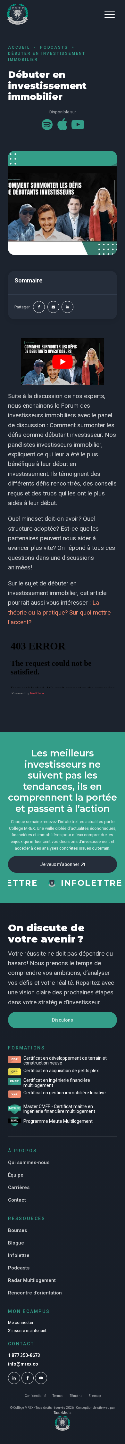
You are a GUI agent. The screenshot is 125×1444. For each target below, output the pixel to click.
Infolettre (18, 1255)
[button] (109, 14)
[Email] (53, 307)
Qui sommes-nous (28, 1162)
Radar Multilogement (32, 1280)
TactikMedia (62, 1413)
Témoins (76, 1396)
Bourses (17, 1230)
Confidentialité (35, 1396)
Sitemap (95, 1396)
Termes (58, 1396)
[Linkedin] (67, 307)
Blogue (16, 1243)
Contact (17, 1200)
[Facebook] (39, 307)
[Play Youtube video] (62, 361)
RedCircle (37, 693)
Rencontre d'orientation (35, 1293)
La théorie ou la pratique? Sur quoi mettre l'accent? (59, 612)
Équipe (15, 1175)
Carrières (18, 1187)
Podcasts (18, 1268)
